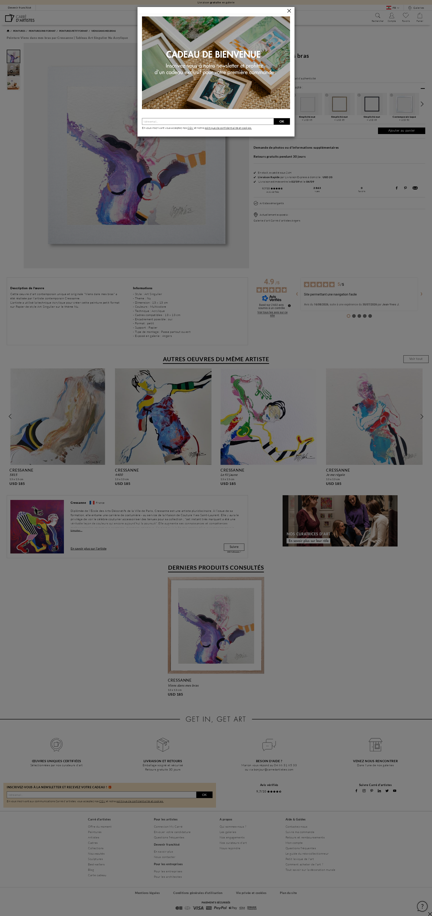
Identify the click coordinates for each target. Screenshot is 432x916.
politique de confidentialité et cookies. (228, 128)
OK (281, 121)
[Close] (289, 11)
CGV (190, 128)
